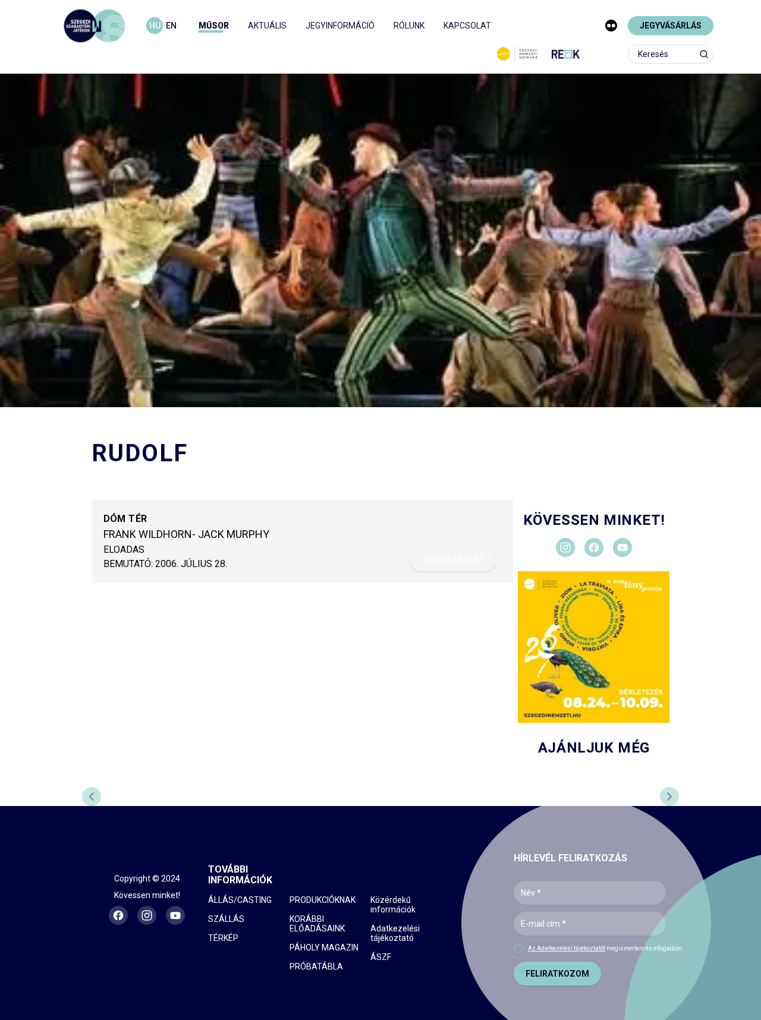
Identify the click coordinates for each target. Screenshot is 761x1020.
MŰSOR (214, 25)
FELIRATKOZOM (557, 973)
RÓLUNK (409, 25)
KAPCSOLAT (467, 25)
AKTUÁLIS (267, 25)
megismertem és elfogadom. (606, 948)
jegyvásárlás (453, 559)
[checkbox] (518, 948)
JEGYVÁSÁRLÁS (671, 25)
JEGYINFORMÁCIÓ (340, 25)
